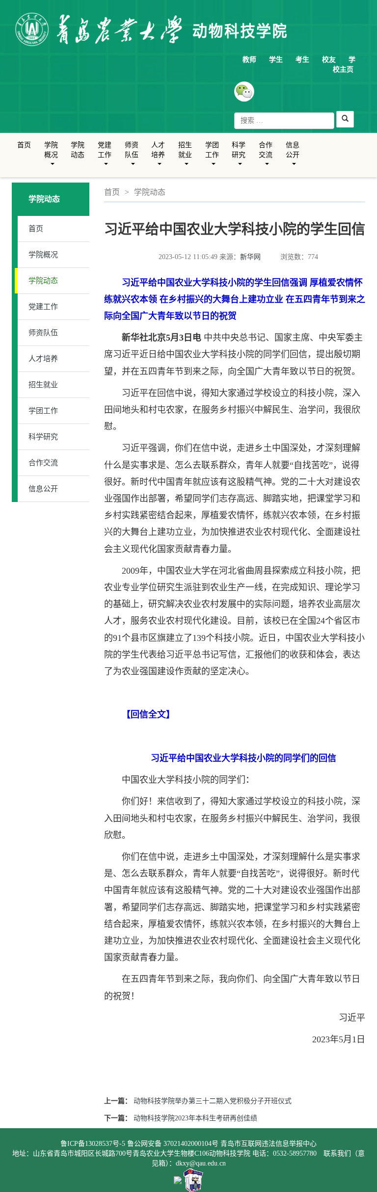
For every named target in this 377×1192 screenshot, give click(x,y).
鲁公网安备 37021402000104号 (172, 1143)
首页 (24, 145)
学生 (276, 59)
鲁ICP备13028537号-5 (92, 1143)
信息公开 (293, 157)
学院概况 (51, 157)
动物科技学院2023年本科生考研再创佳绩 (195, 1118)
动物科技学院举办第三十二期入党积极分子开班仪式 (213, 1101)
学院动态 (77, 150)
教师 (249, 59)
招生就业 (185, 157)
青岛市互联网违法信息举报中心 (268, 1143)
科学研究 (239, 157)
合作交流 (266, 157)
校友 (329, 59)
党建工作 (105, 157)
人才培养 (158, 157)
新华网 (250, 257)
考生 (302, 59)
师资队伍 (132, 157)
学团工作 (212, 157)
